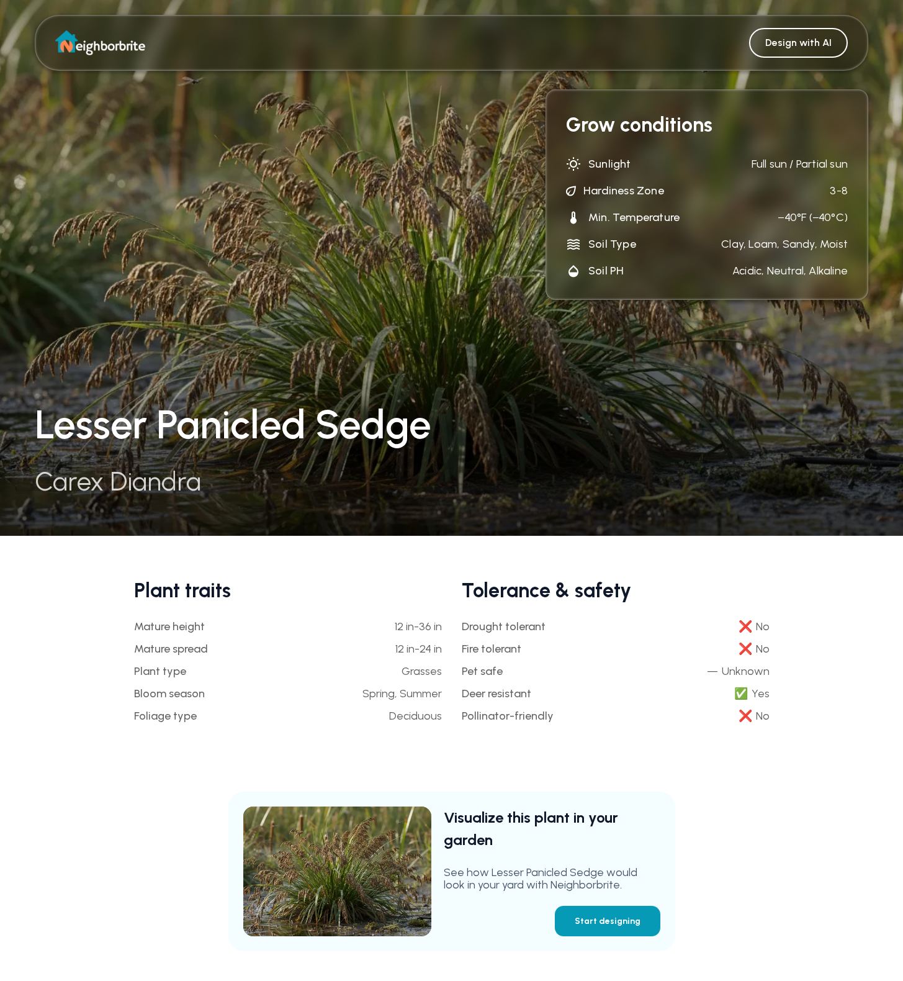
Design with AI (798, 42)
